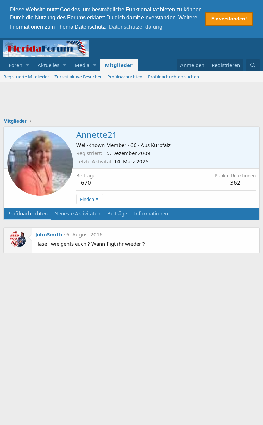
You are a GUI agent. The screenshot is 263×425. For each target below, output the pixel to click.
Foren (15, 64)
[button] (28, 65)
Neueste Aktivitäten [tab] (77, 213)
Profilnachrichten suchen (173, 76)
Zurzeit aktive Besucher (78, 76)
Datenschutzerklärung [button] (135, 27)
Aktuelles (48, 64)
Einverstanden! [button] (229, 19)
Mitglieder (119, 64)
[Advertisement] (131, 100)
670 (86, 183)
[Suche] (253, 65)
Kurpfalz (161, 144)
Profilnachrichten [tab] (27, 213)
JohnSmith (48, 234)
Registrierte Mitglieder (26, 76)
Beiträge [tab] (117, 213)
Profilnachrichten (124, 76)
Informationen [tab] (151, 213)
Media (82, 64)
